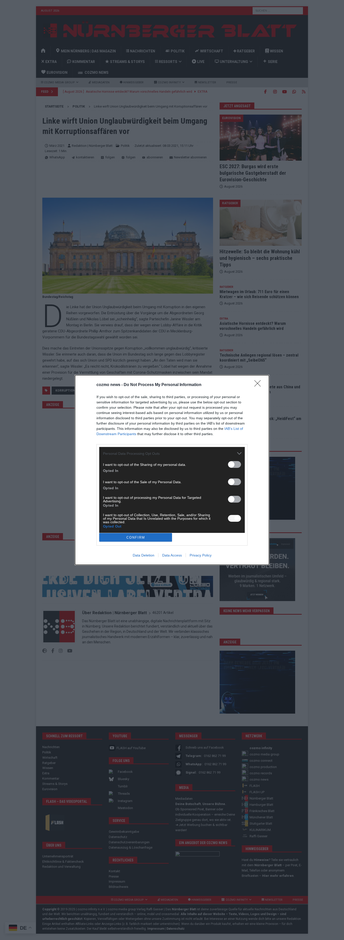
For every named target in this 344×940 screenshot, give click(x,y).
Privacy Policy (201, 555)
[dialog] (172, 470)
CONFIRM (135, 537)
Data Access (172, 555)
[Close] (259, 385)
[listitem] (172, 453)
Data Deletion (143, 555)
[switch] (234, 464)
